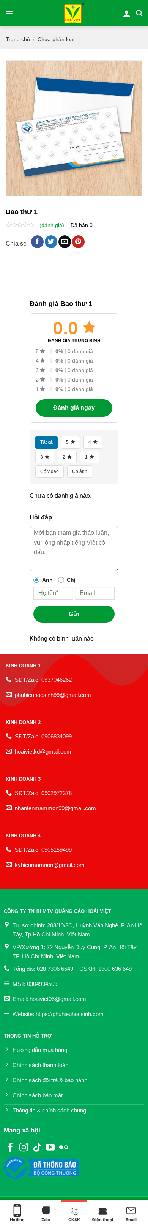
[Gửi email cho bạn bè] (64, 241)
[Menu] (9, 13)
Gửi (74, 614)
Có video (49, 471)
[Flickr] (63, 1148)
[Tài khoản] (127, 13)
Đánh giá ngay (74, 408)
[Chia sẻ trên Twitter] (51, 241)
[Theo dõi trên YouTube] (50, 1148)
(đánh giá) (52, 225)
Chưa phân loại (56, 39)
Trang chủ (18, 39)
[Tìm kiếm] (139, 13)
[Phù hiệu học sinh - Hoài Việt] (74, 13)
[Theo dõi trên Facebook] (10, 1148)
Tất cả (46, 442)
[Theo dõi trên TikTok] (37, 1148)
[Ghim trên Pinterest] (78, 241)
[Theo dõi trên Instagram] (23, 1148)
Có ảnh (79, 471)
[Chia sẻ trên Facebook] (37, 241)
